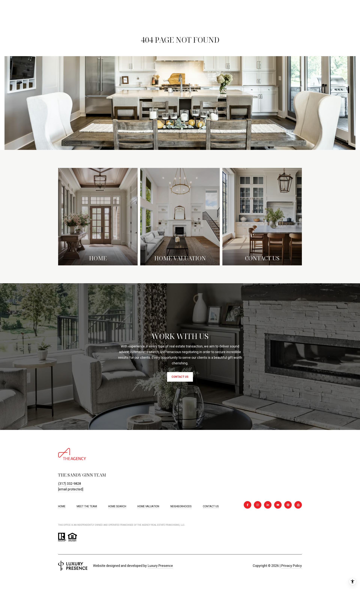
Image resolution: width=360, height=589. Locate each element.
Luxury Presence (160, 566)
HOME (61, 506)
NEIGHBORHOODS (181, 506)
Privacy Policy (291, 566)
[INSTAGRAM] (257, 505)
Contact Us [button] (180, 376)
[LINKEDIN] (268, 505)
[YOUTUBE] (278, 505)
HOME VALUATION (148, 506)
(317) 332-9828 (69, 484)
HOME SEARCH (117, 506)
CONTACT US (211, 506)
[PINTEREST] (288, 505)
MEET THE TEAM (87, 506)
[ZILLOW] (298, 505)
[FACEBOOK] (247, 505)
